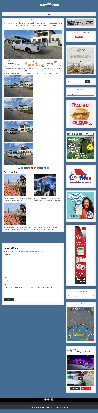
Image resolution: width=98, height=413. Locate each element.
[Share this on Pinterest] (32, 168)
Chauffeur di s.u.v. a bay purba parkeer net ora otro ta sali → (46, 239)
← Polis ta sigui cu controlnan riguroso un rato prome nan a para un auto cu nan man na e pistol (30, 237)
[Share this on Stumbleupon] (38, 168)
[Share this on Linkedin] (45, 168)
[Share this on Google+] (28, 168)
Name (6, 277)
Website (6, 284)
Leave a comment (40, 28)
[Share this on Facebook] (25, 168)
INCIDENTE (33, 19)
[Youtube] (52, 399)
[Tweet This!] (22, 168)
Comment (7, 254)
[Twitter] (45, 399)
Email (6, 281)
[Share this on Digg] (41, 168)
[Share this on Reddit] (35, 168)
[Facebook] (48, 399)
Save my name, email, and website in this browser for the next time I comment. (29, 287)
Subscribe (87, 388)
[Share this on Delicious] (48, 168)
